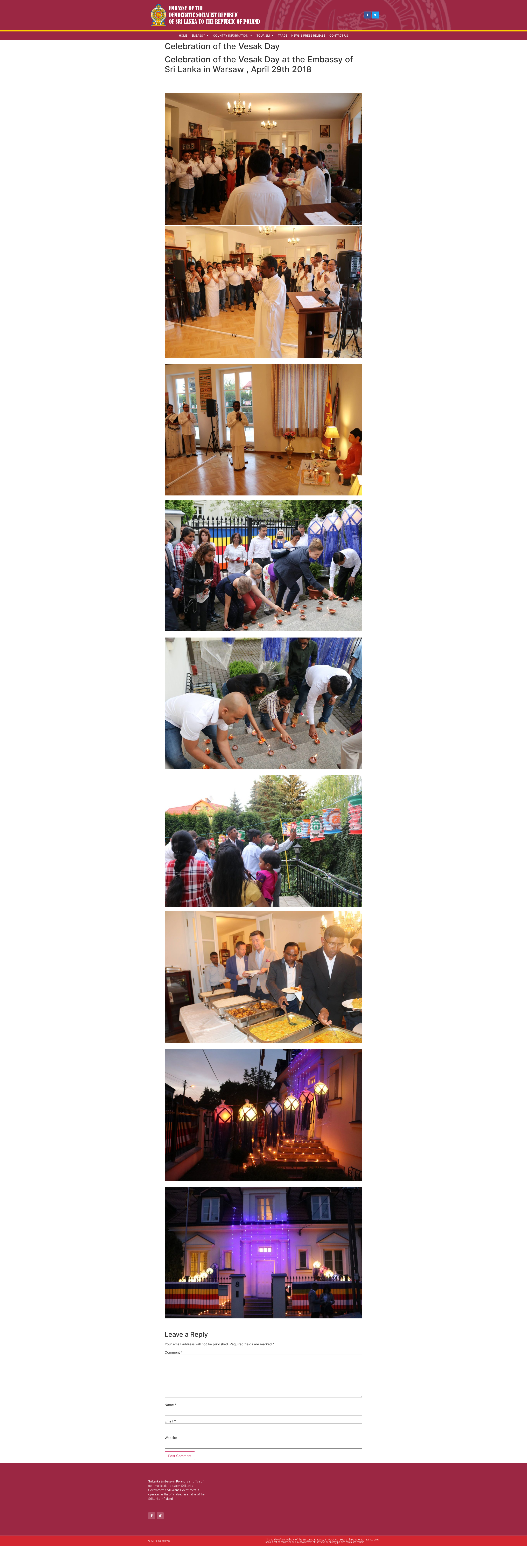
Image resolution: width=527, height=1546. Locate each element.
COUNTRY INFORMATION (230, 35)
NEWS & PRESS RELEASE (308, 35)
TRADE (282, 35)
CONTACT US (338, 35)
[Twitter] (375, 15)
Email (170, 1421)
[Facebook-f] (367, 15)
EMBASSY (198, 35)
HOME (183, 35)
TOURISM (263, 35)
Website (171, 1437)
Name (170, 1404)
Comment (174, 1352)
